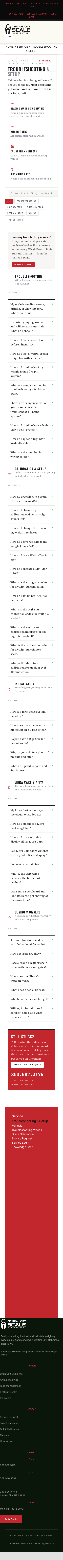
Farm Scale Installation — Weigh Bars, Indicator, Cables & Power (30, 1275)
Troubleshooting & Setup (30, 1121)
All (9, 201)
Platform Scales (8, 1392)
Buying (32, 213)
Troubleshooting (26, 201)
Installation (35, 207)
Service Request (22, 1138)
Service (22, 46)
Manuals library (23, 264)
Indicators (5, 1398)
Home (10, 46)
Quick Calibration (23, 1134)
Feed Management (10, 1385)
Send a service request (27, 1064)
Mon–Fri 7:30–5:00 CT (23, 1084)
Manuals (17, 1125)
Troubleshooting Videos (27, 1130)
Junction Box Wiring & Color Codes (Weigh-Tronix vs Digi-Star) (30, 1185)
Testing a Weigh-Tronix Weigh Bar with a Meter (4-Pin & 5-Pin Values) (31, 1198)
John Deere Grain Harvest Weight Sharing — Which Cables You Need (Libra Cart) (30, 1155)
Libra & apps (15, 213)
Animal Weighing (9, 1379)
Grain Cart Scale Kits (11, 1373)
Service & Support (37, 14)
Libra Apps (6, 1441)
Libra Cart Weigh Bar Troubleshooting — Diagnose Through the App (30, 1219)
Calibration (14, 207)
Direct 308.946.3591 (22, 1080)
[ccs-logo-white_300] (13, 1320)
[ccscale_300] (17, 25)
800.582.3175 (16, 14)
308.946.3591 (8, 1478)
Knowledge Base (22, 1147)
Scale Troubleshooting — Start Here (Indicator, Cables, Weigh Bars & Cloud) (31, 1305)
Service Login (20, 1142)
